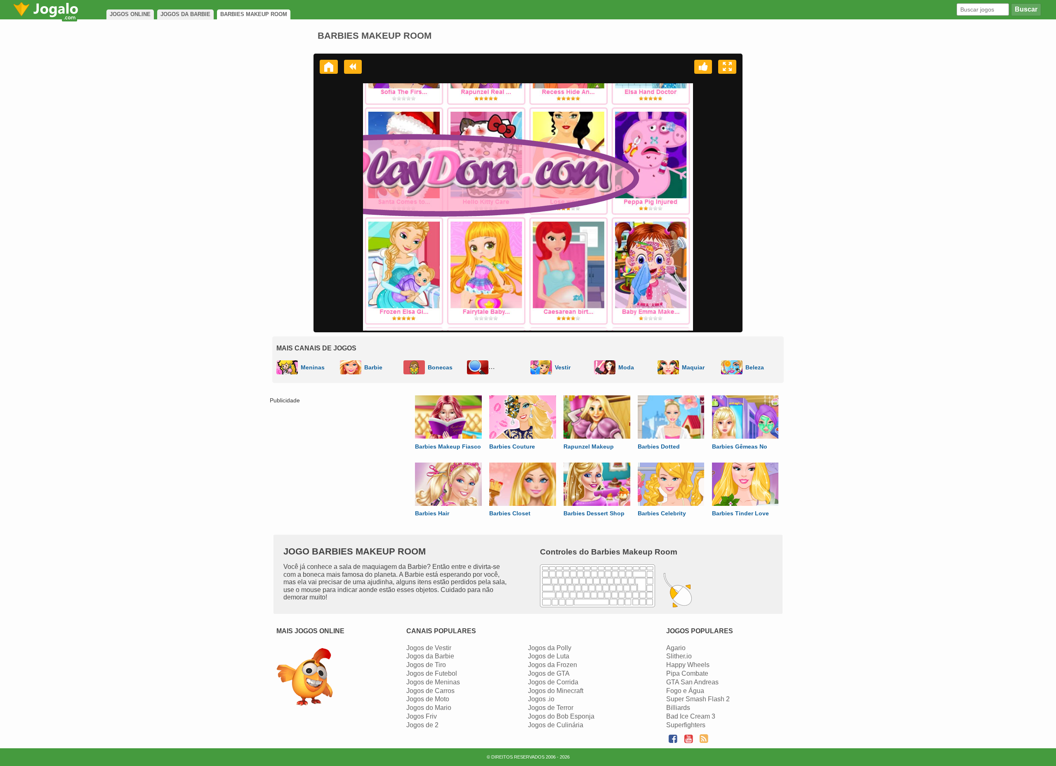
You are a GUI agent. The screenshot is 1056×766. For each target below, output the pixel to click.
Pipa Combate (687, 673)
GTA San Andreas (692, 682)
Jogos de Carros (430, 690)
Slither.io (679, 656)
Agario (676, 647)
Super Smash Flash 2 (698, 699)
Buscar (1026, 9)
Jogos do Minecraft (555, 690)
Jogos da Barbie (430, 656)
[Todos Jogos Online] (304, 678)
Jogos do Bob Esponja (561, 716)
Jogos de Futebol (431, 673)
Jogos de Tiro (426, 664)
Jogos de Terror (550, 707)
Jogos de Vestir (428, 647)
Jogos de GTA (549, 673)
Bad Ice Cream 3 (690, 716)
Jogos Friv (421, 716)
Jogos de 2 (422, 724)
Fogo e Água (685, 690)
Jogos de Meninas (433, 682)
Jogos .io (541, 699)
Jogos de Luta (548, 656)
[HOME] (329, 67)
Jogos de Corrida (553, 682)
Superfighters (685, 724)
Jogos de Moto (427, 699)
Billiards (678, 707)
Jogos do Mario (428, 707)
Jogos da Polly (549, 647)
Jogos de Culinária (555, 724)
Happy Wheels (688, 664)
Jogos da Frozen (552, 664)
